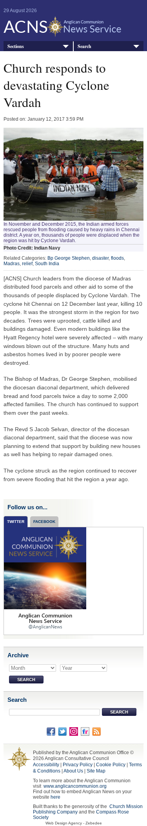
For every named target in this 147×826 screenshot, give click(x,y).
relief (27, 263)
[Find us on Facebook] (51, 731)
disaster (100, 258)
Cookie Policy (110, 764)
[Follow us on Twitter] (62, 731)
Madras (12, 263)
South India (47, 263)
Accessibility (46, 764)
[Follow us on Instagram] (73, 731)
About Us (73, 771)
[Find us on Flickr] (85, 731)
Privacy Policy (78, 764)
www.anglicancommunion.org (75, 786)
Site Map (96, 771)
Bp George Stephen (68, 258)
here (55, 797)
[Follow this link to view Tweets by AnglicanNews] (45, 580)
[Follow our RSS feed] (96, 731)
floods (117, 258)
